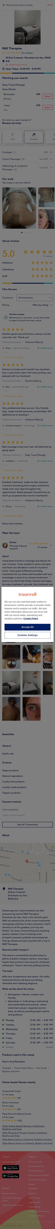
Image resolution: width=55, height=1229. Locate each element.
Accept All (28, 627)
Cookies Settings (27, 635)
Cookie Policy (30, 618)
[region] (27, 614)
